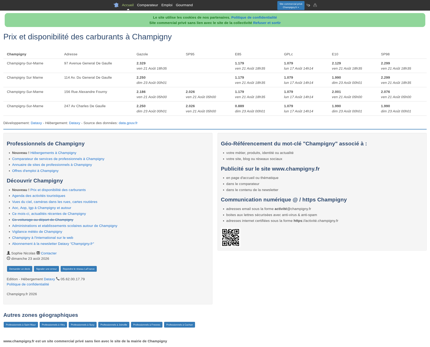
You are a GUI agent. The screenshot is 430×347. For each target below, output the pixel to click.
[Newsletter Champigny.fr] (308, 5)
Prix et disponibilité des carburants (58, 190)
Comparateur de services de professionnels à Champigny (58, 159)
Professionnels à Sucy (82, 324)
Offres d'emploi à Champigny (35, 171)
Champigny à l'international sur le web (42, 237)
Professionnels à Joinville (113, 324)
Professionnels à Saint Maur (21, 324)
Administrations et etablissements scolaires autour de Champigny (64, 226)
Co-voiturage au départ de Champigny (42, 220)
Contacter (49, 253)
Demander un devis (19, 269)
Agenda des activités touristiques (38, 196)
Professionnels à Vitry (53, 324)
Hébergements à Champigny (53, 153)
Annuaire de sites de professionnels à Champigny (52, 165)
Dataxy (36, 123)
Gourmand (184, 5)
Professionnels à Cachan (179, 324)
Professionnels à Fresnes (146, 324)
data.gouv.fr (128, 123)
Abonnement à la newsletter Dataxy (53, 244)
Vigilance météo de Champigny (37, 231)
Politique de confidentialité (254, 17)
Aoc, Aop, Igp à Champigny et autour (41, 208)
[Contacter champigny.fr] (315, 5)
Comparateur (147, 5)
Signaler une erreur (46, 269)
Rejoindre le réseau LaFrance (79, 269)
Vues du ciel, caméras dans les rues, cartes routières (54, 202)
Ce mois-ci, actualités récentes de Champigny (49, 214)
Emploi (167, 5)
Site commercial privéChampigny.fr (291, 6)
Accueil (128, 5)
